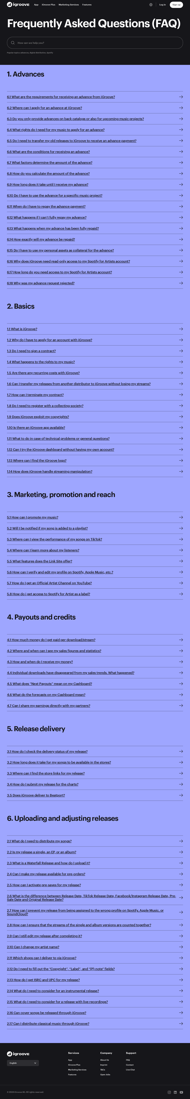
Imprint (103, 1065)
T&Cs (102, 1069)
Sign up (176, 4)
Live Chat (130, 1069)
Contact (130, 1065)
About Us (104, 1060)
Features (87, 4)
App (36, 4)
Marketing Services (69, 4)
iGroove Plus (48, 4)
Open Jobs (105, 1074)
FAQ (128, 1060)
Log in (162, 4)
